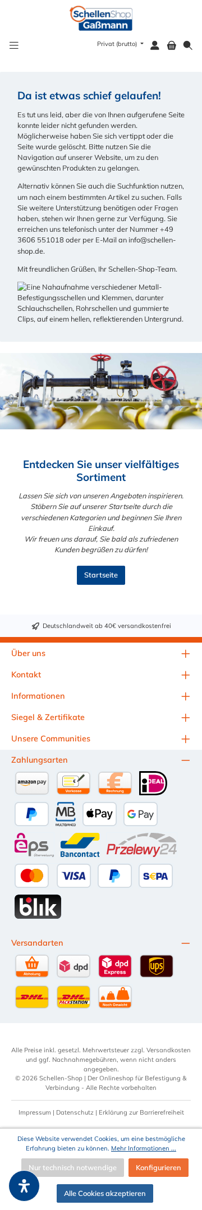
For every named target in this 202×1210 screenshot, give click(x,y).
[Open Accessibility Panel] (24, 1186)
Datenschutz (75, 1112)
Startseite (101, 574)
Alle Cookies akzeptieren (105, 1193)
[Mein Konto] (154, 45)
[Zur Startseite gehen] (101, 18)
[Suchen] (188, 45)
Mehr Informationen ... (143, 1148)
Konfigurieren (158, 1167)
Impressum (35, 1112)
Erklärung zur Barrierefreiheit (141, 1112)
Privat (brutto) (118, 44)
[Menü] (14, 45)
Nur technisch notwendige (73, 1167)
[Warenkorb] (171, 45)
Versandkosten (168, 1050)
